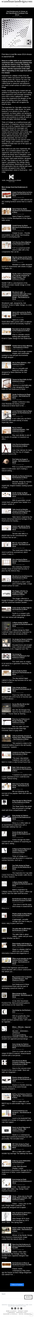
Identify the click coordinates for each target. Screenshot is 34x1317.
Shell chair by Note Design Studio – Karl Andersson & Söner (20, 785)
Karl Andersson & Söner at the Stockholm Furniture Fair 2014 (21, 899)
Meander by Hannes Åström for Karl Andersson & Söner (22, 476)
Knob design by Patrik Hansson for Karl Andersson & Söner (21, 1181)
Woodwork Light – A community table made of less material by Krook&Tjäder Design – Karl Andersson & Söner (21, 295)
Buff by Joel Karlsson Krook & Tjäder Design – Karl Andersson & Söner (22, 1095)
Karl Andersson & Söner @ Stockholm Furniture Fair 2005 (21, 1263)
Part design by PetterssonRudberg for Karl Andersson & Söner (21, 655)
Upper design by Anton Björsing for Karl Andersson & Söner (21, 672)
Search (3, 1294)
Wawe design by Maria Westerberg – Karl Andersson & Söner (22, 995)
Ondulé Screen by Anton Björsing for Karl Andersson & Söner (21, 227)
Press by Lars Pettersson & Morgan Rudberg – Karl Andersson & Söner (20, 720)
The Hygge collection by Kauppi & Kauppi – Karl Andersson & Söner (20, 592)
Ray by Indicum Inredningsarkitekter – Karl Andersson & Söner (20, 429)
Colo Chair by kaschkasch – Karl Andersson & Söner (21, 445)
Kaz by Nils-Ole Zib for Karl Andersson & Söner (20, 705)
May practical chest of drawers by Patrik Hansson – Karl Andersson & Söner (22, 978)
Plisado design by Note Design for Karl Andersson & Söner (22, 914)
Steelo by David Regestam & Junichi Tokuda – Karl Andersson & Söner (21, 1129)
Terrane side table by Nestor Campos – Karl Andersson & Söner (21, 527)
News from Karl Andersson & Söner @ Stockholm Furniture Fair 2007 (21, 1246)
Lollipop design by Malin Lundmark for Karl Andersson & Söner (22, 624)
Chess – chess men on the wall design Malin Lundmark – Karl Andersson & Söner (22, 1197)
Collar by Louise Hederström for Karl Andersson (21, 1161)
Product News (23, 1311)
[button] (17, 6)
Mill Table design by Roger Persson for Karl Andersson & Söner (21, 1145)
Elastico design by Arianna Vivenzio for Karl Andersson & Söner (21, 1079)
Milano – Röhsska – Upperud (21, 1027)
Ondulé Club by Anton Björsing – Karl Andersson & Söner (22, 346)
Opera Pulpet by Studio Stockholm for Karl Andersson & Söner (21, 210)
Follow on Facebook (17, 1284)
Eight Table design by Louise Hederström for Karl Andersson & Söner (22, 768)
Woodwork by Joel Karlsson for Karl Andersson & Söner (22, 576)
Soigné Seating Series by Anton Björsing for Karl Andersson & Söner (22, 193)
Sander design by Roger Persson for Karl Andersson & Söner (21, 494)
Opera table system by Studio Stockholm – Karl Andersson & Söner (22, 313)
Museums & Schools (10, 1314)
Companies (11, 1312)
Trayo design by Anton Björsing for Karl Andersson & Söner (21, 689)
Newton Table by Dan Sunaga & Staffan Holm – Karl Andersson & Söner (22, 1229)
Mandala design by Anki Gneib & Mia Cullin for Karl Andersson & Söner (22, 258)
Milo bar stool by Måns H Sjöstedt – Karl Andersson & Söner (21, 544)
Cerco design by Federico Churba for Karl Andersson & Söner (21, 1045)
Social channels (25, 1314)
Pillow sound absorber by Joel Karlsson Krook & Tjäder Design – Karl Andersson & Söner (22, 961)
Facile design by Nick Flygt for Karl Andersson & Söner (22, 608)
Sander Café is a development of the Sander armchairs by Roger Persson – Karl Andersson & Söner (21, 276)
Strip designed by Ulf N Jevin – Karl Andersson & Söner (22, 1213)
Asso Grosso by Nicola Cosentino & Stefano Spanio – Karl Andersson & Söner (21, 1062)
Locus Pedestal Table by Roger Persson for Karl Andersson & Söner (22, 412)
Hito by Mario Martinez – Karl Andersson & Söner (21, 363)
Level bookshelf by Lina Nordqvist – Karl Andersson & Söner (21, 1112)
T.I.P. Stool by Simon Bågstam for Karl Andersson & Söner (21, 243)
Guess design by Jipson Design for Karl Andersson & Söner (21, 833)
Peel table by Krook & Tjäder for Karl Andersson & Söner (21, 329)
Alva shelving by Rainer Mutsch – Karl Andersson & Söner (20, 561)
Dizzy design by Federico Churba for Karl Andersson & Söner (21, 817)
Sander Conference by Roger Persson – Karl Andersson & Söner (21, 396)
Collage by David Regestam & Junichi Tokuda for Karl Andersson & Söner (21, 850)
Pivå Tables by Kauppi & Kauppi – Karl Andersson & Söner (20, 460)
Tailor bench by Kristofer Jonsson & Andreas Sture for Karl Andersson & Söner (21, 511)
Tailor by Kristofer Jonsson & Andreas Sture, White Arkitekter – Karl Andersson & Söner (22, 737)
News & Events (11, 1311)
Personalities (21, 1312)
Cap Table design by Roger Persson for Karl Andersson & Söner (21, 867)
